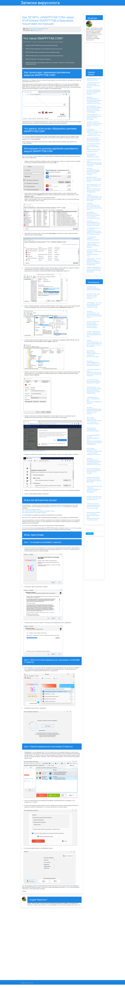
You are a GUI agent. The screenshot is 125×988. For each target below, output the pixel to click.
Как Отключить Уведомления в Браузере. (46, 8)
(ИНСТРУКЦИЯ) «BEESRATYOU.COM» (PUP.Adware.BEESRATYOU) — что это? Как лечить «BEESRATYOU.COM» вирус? (94, 353)
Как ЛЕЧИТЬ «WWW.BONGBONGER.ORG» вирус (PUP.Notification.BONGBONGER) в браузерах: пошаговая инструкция (94, 410)
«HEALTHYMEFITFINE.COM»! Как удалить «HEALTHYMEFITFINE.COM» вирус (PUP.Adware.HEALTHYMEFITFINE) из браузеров (94, 162)
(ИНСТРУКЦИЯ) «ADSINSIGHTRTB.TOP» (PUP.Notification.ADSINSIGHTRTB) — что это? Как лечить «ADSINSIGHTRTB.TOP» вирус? (94, 132)
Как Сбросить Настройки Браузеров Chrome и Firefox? (90, 8)
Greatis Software (60, 506)
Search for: (88, 529)
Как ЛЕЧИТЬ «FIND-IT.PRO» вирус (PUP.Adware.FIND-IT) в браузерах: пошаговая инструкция (94, 498)
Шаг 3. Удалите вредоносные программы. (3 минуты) (34, 512)
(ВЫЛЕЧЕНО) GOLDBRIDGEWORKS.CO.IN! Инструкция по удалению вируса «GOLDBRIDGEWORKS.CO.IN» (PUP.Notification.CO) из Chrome (94, 100)
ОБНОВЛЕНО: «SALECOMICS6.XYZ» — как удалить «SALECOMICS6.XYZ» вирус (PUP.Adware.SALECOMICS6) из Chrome (94, 206)
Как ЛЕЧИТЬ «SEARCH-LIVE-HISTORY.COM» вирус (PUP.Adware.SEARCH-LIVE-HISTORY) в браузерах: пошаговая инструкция (93, 324)
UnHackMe (52, 506)
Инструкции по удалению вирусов (38, 28)
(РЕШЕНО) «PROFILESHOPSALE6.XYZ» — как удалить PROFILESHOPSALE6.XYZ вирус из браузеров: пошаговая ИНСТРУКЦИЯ (94, 197)
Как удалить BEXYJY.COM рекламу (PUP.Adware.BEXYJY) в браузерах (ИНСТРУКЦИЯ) (94, 139)
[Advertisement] (94, 54)
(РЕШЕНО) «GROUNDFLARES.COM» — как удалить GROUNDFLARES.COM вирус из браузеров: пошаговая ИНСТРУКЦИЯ (94, 489)
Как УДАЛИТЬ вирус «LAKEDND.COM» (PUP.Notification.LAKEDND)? (93, 238)
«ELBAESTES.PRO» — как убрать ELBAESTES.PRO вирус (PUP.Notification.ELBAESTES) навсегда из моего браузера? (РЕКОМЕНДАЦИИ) (94, 261)
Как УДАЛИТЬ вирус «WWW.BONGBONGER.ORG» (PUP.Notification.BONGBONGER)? (94, 288)
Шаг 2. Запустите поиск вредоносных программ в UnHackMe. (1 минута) (38, 511)
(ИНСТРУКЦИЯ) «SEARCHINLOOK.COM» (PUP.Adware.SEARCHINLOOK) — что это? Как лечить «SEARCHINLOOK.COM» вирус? (94, 215)
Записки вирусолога (40, 2)
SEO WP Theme (24, 983)
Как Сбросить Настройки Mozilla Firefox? (66, 8)
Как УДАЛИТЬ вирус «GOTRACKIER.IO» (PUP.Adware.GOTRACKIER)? (93, 155)
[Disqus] (52, 926)
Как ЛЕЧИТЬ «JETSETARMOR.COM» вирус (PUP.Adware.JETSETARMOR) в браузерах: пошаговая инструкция (93, 171)
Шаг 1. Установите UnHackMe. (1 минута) (31, 509)
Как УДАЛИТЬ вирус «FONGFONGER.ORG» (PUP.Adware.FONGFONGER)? (93, 429)
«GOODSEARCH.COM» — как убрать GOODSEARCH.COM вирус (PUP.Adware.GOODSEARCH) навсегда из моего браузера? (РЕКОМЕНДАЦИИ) (94, 109)
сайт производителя (65, 549)
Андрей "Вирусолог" (37, 30)
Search (90, 533)
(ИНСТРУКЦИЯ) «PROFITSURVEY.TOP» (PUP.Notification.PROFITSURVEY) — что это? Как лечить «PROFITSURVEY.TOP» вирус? (94, 420)
